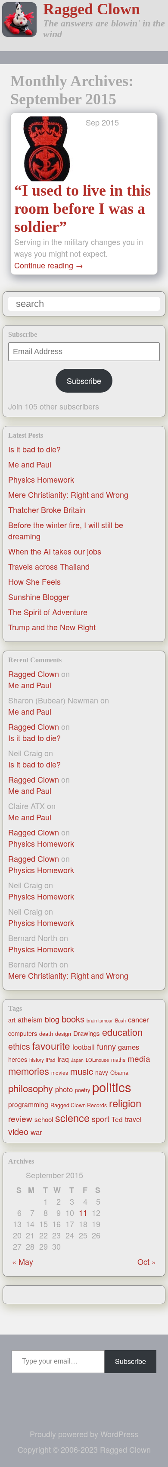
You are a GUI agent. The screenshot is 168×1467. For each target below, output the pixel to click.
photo (64, 1089)
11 (83, 1212)
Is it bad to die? (34, 449)
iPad (50, 1059)
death (46, 1033)
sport (100, 1118)
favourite (51, 1045)
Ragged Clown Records (78, 1105)
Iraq (63, 1059)
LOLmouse (97, 1059)
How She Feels (34, 581)
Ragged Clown (91, 9)
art (12, 1020)
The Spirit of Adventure (47, 611)
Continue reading (48, 265)
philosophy (30, 1088)
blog (52, 1019)
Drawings (86, 1033)
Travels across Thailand (49, 566)
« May (22, 1261)
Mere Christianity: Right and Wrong (68, 494)
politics (111, 1086)
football (83, 1047)
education (122, 1031)
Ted (117, 1119)
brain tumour (100, 1020)
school (43, 1119)
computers (22, 1033)
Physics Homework (41, 479)
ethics (19, 1046)
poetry (82, 1090)
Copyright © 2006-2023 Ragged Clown (84, 1449)
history (36, 1059)
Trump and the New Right (52, 626)
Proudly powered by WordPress (84, 1433)
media (139, 1058)
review (20, 1118)
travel (133, 1119)
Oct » (146, 1261)
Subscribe (84, 380)
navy (101, 1072)
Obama (119, 1072)
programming (28, 1104)
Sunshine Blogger (38, 596)
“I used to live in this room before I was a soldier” (82, 208)
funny (106, 1046)
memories (28, 1070)
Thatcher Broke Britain (46, 509)
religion (125, 1103)
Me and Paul (29, 464)
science (72, 1117)
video (18, 1131)
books (73, 1018)
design (63, 1034)
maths (118, 1060)
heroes (17, 1059)
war (36, 1132)
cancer (138, 1019)
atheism (30, 1019)
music (81, 1070)
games (128, 1046)
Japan (77, 1060)
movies (59, 1072)
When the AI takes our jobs (54, 551)
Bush (120, 1020)
